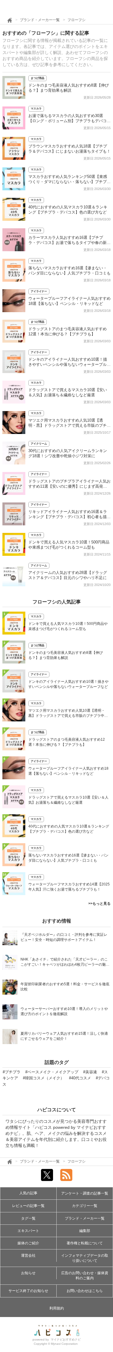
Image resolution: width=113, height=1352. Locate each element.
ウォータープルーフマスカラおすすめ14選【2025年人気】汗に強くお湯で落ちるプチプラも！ (69, 886)
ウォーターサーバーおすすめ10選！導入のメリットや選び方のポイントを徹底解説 (64, 1011)
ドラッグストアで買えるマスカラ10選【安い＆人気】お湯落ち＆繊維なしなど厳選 (68, 800)
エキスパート (28, 1231)
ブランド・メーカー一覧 (40, 20)
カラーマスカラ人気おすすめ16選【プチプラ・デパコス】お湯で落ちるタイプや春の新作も (69, 242)
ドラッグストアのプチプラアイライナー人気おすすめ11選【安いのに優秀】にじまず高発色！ (69, 486)
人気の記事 (28, 1193)
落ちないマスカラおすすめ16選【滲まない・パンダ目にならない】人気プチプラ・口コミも (68, 858)
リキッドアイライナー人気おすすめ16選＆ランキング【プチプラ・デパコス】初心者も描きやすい (69, 516)
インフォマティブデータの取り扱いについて (84, 1258)
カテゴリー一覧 (84, 1206)
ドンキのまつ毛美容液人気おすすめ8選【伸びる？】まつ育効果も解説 (65, 655)
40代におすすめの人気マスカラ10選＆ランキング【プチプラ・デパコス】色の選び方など (68, 829)
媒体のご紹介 (28, 1243)
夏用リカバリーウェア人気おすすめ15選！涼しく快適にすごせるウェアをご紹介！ (64, 1036)
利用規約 (56, 1308)
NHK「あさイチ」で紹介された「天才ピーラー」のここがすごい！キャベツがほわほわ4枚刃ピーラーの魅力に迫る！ (64, 962)
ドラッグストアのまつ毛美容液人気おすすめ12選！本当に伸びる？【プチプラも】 (66, 742)
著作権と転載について (85, 1243)
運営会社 (28, 1255)
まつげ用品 (37, 78)
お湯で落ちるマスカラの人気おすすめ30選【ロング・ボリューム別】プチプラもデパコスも (69, 120)
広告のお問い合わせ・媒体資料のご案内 (84, 1275)
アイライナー (39, 291)
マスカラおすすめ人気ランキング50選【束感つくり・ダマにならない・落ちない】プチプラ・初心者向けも (67, 181)
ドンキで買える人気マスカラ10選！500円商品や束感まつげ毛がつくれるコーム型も (68, 626)
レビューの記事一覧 (28, 1206)
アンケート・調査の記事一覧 (84, 1193)
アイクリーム (39, 443)
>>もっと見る (99, 903)
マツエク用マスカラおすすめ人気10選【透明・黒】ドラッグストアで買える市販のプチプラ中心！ (69, 425)
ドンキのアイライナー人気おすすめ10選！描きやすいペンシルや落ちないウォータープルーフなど (69, 364)
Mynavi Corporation (64, 1343)
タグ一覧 (28, 1218)
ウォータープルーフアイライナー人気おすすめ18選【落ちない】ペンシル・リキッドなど (68, 771)
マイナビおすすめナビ (66, 1339)
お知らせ (28, 1273)
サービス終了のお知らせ (28, 1291)
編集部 (84, 1231)
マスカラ (36, 108)
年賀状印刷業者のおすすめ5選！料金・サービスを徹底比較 (64, 986)
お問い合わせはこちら (85, 1291)
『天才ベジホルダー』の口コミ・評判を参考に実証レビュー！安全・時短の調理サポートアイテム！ (63, 937)
